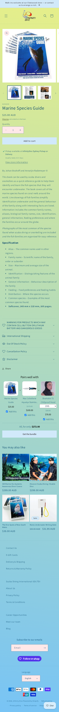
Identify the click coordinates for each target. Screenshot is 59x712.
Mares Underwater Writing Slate (43, 525)
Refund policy (46, 701)
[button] (6, 16)
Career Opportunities (16, 615)
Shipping (5, 119)
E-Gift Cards (12, 555)
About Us (10, 588)
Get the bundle (29, 434)
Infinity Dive (18, 701)
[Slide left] (3, 93)
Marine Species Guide (11, 400)
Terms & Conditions (15, 602)
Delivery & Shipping (15, 561)
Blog (8, 628)
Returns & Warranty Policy (18, 568)
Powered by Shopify (31, 701)
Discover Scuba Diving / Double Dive (42, 485)
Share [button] (8, 368)
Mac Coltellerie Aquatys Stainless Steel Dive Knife (29, 400)
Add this (12, 411)
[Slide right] (55, 93)
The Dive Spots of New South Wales (14, 526)
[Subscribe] (44, 647)
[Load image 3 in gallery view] (44, 92)
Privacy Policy (12, 595)
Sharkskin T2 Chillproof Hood (48, 400)
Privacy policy (15, 705)
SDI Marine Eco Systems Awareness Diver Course (12, 485)
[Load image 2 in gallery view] (29, 92)
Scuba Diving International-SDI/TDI (23, 581)
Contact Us (11, 548)
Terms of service (30, 705)
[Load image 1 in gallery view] (14, 92)
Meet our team (13, 621)
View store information (16, 162)
